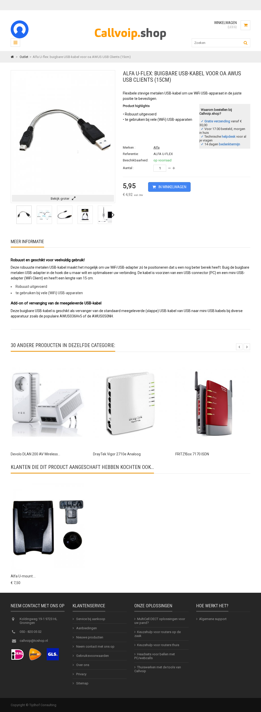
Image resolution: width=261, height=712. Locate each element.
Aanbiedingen (86, 628)
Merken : (129, 147)
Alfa (156, 147)
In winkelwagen (172, 187)
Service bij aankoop (90, 619)
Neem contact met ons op (94, 646)
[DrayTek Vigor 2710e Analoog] (130, 361)
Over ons (82, 665)
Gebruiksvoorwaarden (92, 656)
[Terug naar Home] (12, 57)
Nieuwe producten (89, 637)
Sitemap (81, 683)
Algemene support (213, 619)
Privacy (80, 674)
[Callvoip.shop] (130, 41)
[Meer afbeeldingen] (12, 215)
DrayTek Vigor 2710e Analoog (117, 454)
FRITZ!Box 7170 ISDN (192, 454)
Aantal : (128, 168)
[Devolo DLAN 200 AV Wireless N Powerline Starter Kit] (48, 361)
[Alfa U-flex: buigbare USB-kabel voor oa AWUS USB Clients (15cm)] (24, 223)
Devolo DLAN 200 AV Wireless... (35, 454)
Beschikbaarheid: (135, 160)
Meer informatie (27, 241)
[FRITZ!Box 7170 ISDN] (212, 361)
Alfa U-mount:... (23, 576)
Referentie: (131, 154)
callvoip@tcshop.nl (34, 641)
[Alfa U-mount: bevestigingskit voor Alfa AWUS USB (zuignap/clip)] (48, 483)
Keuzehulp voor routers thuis (158, 645)
